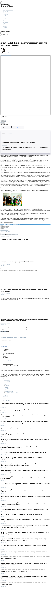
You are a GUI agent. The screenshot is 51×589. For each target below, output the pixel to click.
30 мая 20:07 (3, 467)
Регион (4, 12)
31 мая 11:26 (3, 412)
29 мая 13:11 (3, 567)
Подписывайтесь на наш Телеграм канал (10, 224)
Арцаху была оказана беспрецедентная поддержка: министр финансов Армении (23, 552)
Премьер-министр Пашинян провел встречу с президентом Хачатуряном (21, 514)
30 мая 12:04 (3, 480)
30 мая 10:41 (3, 511)
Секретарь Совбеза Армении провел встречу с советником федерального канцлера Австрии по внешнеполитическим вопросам (24, 319)
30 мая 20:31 (3, 425)
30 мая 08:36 (3, 516)
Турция (7, 389)
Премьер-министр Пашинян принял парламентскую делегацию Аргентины (21, 428)
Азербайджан (9, 391)
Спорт (4, 18)
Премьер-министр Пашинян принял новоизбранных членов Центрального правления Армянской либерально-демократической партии (24, 464)
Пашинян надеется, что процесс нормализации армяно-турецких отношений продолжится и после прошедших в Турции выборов (22, 570)
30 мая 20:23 (3, 436)
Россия (7, 385)
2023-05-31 (4, 145)
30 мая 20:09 (3, 461)
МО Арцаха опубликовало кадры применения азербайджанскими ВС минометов (23, 452)
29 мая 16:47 (3, 549)
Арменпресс (6, 362)
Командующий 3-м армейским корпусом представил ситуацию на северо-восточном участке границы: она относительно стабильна (24, 404)
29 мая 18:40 (3, 536)
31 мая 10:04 (3, 418)
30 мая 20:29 (3, 430)
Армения (7, 381)
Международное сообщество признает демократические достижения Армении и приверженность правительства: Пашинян (23, 577)
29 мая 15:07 (3, 554)
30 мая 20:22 (3, 443)
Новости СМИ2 (4, 230)
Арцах (7, 383)
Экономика (5, 14)
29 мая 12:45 (3, 586)
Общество (5, 15)
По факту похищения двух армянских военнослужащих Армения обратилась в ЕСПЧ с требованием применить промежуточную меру (24, 526)
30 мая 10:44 (3, 506)
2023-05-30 (3, 324)
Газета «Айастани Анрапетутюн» (10, 365)
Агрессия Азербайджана (11, 392)
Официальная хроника (8, 10)
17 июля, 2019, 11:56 (5, 53)
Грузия (7, 388)
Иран (6, 387)
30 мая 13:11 (3, 474)
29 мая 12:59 (3, 573)
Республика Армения (10, 52)
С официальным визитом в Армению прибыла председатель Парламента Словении (24, 509)
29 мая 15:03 (3, 560)
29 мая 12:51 (3, 580)
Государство (5, 11)
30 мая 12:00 (3, 493)
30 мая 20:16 (3, 454)
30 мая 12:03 (3, 487)
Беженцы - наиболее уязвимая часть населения (13, 337)
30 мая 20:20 (3, 449)
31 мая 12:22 (3, 407)
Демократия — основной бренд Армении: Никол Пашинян (18, 142)
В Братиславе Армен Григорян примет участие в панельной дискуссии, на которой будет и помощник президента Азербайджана (23, 539)
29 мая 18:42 (3, 529)
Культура (5, 17)
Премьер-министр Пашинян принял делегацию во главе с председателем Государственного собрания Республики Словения (21, 458)
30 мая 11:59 (3, 500)
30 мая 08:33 (3, 523)
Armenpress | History (8, 364)
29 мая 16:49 (3, 542)
